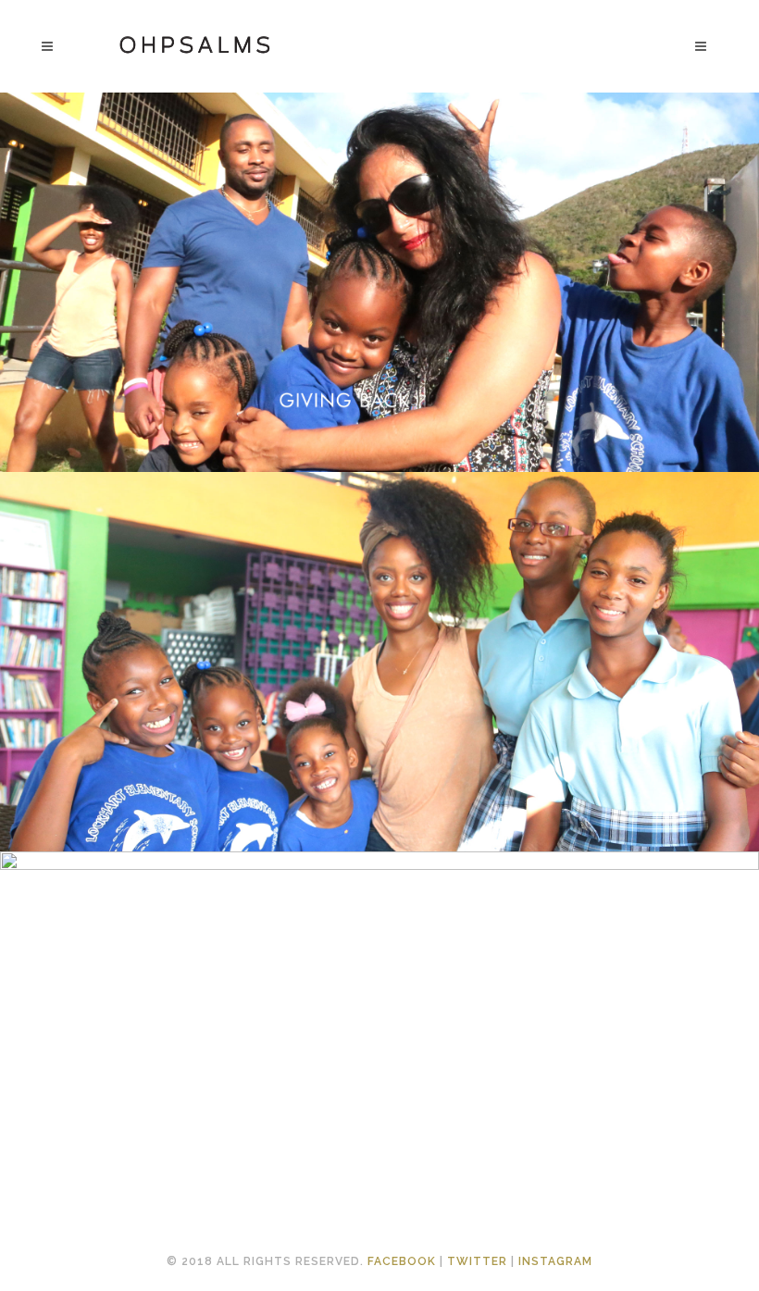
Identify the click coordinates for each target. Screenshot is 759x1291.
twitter (477, 1261)
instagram (555, 1261)
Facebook (401, 1261)
